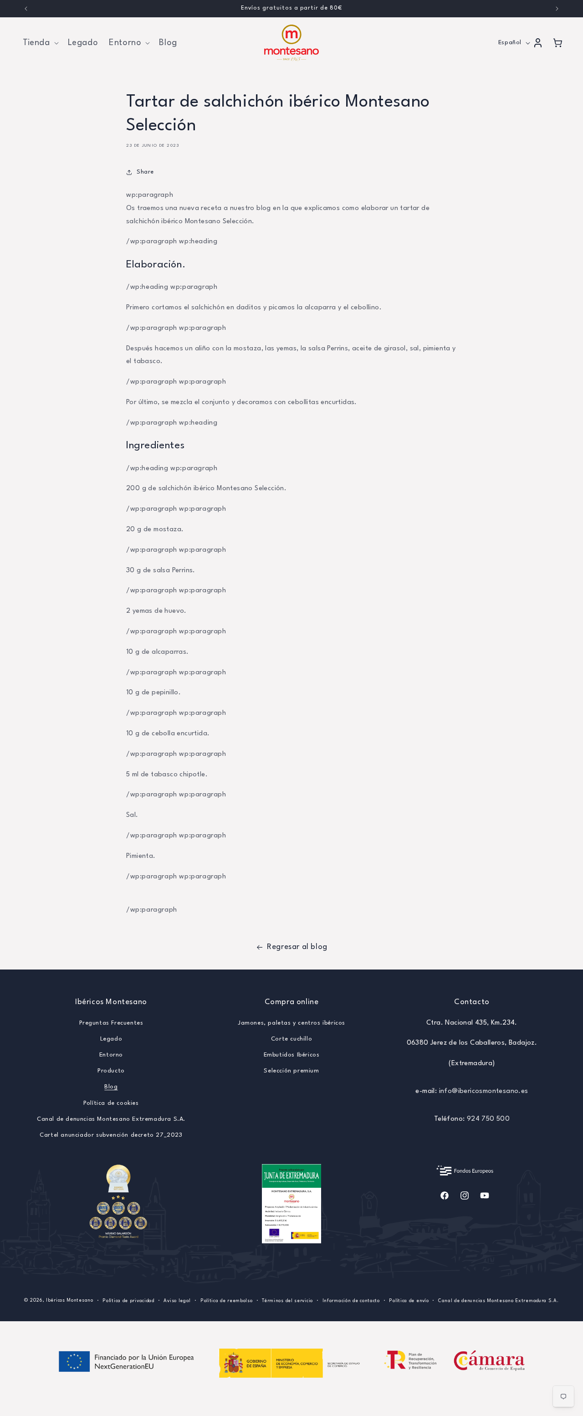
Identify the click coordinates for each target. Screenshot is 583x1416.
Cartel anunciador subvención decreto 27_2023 (111, 1135)
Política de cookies (110, 1103)
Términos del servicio (287, 1300)
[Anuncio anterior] (26, 8)
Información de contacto (351, 1300)
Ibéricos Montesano (69, 1300)
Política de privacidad (128, 1300)
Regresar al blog (297, 947)
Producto (111, 1071)
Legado (111, 1038)
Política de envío (409, 1300)
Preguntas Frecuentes (111, 1023)
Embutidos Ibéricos (292, 1054)
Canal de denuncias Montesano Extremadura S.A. (111, 1119)
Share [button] (145, 172)
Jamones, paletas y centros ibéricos (291, 1023)
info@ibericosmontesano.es (483, 1091)
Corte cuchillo (291, 1038)
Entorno (111, 1054)
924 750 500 (488, 1118)
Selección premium (291, 1071)
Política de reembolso (226, 1300)
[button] (39, 43)
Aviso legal (177, 1300)
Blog (111, 1087)
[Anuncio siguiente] (557, 8)
